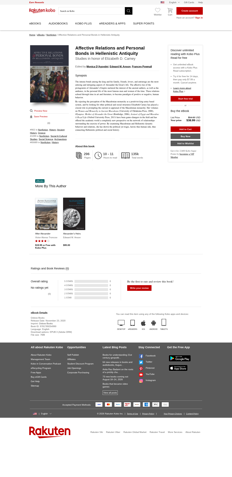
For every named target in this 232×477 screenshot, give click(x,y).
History (52, 129)
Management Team (40, 359)
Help (200, 2)
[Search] (128, 11)
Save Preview (41, 116)
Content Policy (192, 414)
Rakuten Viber (113, 432)
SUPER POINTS (144, 23)
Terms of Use (132, 414)
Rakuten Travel (157, 432)
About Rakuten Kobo (41, 355)
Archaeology (60, 139)
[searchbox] (95, 11)
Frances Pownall (142, 66)
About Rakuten (192, 432)
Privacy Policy (148, 414)
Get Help (35, 381)
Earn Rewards (36, 2)
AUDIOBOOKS (58, 23)
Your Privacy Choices (173, 414)
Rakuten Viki (96, 432)
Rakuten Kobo (42, 10)
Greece (41, 133)
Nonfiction (43, 129)
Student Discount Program (80, 363)
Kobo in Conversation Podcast (46, 363)
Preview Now (40, 111)
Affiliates (71, 359)
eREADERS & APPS (112, 23)
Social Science (46, 139)
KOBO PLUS (83, 23)
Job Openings (74, 368)
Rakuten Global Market (134, 432)
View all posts (110, 392)
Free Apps (36, 372)
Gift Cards (189, 2)
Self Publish (73, 355)
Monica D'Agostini (97, 66)
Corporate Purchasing (78, 372)
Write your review (139, 288)
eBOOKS (35, 23)
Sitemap (35, 385)
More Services (175, 432)
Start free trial (185, 98)
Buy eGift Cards (39, 377)
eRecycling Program (41, 368)
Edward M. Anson (120, 66)
